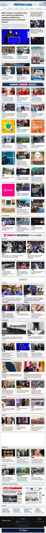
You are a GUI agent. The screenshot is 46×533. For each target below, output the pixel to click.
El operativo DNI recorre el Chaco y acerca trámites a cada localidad (7, 78)
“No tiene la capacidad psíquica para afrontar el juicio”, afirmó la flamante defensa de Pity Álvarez (36, 99)
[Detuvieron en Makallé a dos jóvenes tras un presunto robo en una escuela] (23, 123)
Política (4, 8)
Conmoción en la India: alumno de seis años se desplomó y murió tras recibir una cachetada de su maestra (37, 392)
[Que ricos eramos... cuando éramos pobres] (8, 171)
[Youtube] (29, 0)
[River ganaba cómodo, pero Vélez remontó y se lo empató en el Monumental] (35, 247)
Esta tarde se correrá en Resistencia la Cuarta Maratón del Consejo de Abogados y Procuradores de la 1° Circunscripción (23, 163)
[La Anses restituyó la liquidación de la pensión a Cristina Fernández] (35, 328)
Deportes (21, 8)
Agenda (26, 8)
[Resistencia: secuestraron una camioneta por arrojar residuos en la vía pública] (23, 50)
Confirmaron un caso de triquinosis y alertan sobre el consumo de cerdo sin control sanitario (37, 315)
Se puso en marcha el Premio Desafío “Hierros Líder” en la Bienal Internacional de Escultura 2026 (37, 428)
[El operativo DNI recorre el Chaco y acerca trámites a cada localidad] (8, 70)
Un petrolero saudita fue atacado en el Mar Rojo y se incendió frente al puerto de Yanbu (12, 376)
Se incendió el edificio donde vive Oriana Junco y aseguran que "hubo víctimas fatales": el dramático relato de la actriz (23, 461)
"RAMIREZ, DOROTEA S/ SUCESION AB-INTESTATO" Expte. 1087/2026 (39, 511)
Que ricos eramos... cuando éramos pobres (8, 178)
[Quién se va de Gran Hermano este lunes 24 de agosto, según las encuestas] (8, 452)
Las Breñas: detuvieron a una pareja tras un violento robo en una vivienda (37, 146)
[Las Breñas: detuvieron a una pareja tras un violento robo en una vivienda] (37, 139)
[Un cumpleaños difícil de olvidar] (23, 402)
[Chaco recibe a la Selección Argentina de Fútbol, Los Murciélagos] (8, 221)
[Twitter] (27, 0)
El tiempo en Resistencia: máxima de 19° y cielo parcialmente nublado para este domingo (22, 147)
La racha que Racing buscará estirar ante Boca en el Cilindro (37, 272)
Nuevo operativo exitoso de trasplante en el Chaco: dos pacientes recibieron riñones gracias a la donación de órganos (33, 300)
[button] (44, 8)
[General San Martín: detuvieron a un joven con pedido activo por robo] (8, 139)
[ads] (16, 64)
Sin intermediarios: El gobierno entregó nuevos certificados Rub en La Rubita (22, 78)
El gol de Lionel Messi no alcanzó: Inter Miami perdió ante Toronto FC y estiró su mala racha (22, 273)
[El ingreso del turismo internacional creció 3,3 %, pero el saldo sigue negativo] (37, 471)
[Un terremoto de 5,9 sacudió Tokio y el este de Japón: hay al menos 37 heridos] (23, 384)
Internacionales (38, 8)
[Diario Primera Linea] (23, 4)
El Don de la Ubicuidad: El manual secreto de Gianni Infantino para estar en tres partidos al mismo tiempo (37, 179)
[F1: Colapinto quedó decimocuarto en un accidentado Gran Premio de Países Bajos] (8, 265)
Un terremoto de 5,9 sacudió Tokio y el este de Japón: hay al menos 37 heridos (23, 391)
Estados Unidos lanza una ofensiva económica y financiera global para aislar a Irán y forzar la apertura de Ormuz (33, 376)
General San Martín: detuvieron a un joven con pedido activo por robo (7, 146)
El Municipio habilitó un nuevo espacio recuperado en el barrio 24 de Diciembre (8, 57)
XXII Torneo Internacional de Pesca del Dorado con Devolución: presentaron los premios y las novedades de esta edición (23, 211)
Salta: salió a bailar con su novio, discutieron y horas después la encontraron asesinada (22, 99)
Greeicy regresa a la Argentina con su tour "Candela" (21, 428)
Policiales (16, 8)
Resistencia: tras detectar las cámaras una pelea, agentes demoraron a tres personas (23, 194)
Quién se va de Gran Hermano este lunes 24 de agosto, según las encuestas (8, 460)
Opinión (3, 175)
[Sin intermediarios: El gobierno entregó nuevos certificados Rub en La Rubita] (23, 70)
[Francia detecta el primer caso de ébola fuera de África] (23, 307)
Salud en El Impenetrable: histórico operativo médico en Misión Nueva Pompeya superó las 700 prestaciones (8, 315)
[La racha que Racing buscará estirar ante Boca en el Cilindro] (37, 265)
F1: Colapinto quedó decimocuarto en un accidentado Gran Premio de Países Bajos (8, 273)
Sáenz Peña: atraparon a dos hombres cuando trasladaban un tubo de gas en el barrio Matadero (8, 115)
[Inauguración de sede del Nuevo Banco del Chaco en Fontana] (37, 221)
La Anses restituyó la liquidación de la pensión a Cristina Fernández (35, 337)
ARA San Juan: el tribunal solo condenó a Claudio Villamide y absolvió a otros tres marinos (12, 338)
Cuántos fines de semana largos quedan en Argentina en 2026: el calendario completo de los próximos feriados (23, 479)
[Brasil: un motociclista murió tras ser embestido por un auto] (37, 402)
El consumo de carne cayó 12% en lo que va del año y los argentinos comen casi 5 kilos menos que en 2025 (8, 99)
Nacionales (32, 8)
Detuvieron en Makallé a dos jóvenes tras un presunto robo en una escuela (23, 130)
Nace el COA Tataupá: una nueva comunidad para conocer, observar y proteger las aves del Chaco (8, 479)
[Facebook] (24, 0)
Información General (4, 54)
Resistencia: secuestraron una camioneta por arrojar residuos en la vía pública (22, 57)
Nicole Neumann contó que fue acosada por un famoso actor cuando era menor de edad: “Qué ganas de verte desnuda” (37, 461)
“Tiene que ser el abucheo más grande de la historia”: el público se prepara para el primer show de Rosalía (8, 428)
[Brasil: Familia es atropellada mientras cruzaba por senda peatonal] (8, 402)
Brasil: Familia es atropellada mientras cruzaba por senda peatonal (8, 409)
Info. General (10, 8)
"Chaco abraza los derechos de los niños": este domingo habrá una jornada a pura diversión (37, 115)
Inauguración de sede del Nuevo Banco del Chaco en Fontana (37, 228)
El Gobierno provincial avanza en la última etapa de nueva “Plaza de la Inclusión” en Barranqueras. (23, 229)
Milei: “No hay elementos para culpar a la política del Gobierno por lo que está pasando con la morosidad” (22, 354)
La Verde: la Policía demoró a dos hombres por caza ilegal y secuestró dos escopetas (23, 178)
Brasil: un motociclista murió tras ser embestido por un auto (37, 409)
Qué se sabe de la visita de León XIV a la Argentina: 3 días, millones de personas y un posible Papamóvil (23, 115)
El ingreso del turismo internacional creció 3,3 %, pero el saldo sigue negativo (37, 478)
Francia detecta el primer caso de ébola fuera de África (23, 314)
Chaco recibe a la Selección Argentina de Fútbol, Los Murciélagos (8, 228)
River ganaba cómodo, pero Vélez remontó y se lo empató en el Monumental (35, 256)
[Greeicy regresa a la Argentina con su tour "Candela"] (23, 420)
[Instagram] (26, 0)
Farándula (3, 457)
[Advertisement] (23, 439)
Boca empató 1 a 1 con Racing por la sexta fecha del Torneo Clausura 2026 (12, 256)
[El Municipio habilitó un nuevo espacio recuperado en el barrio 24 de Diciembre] (8, 50)
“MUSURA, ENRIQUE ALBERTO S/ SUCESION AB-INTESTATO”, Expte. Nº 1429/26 (28, 511)
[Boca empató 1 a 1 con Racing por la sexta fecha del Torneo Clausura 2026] (14, 247)
